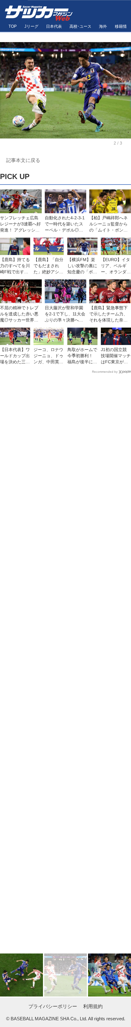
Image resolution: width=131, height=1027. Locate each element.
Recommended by (105, 371)
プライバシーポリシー (52, 1006)
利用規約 (93, 1006)
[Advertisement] (65, 665)
